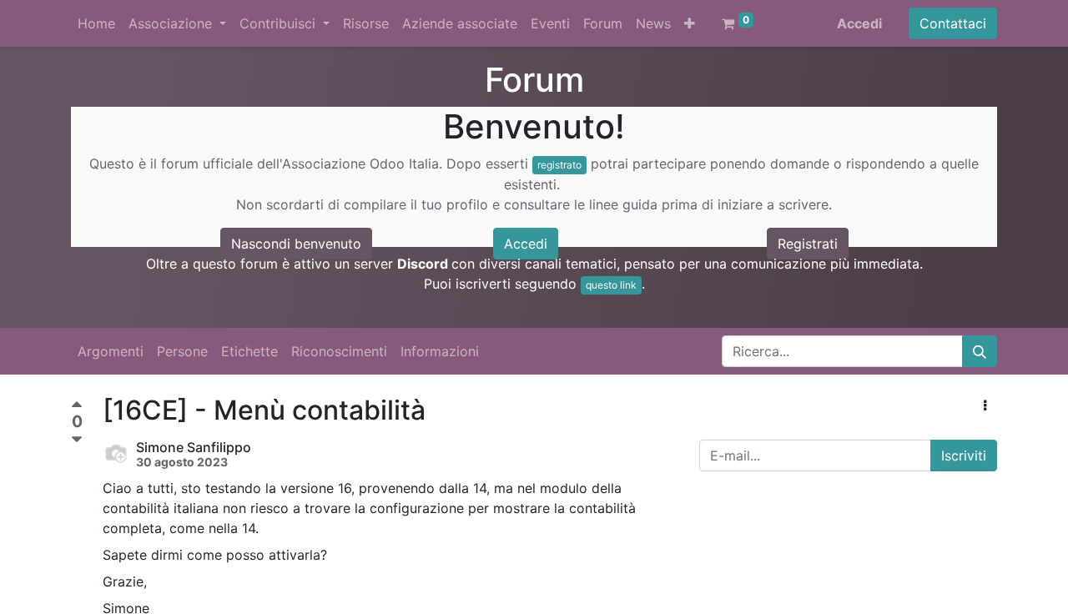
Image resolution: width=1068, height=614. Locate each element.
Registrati (808, 243)
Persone (182, 351)
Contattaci (952, 23)
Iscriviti (963, 455)
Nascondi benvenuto (296, 243)
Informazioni (439, 351)
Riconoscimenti (339, 351)
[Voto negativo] (77, 440)
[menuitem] (96, 23)
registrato (559, 165)
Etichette (249, 351)
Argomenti (111, 351)
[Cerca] (979, 351)
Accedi (859, 23)
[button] (690, 23)
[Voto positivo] (77, 407)
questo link (611, 285)
